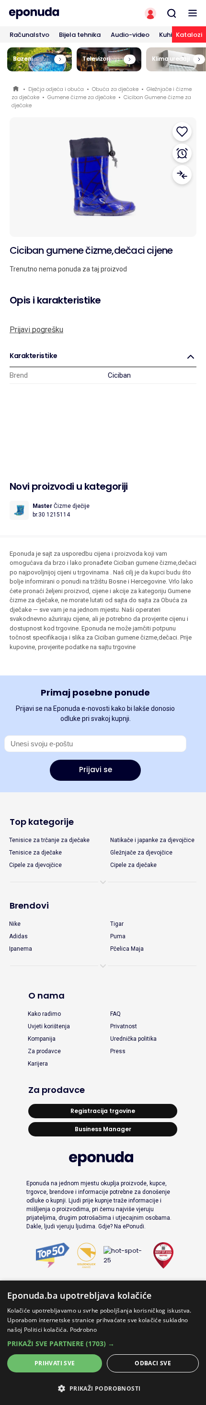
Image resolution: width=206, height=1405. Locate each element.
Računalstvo (29, 34)
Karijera (38, 1063)
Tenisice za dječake (35, 852)
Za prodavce (44, 1051)
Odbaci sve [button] (153, 1363)
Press (118, 1051)
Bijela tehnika (80, 34)
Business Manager (103, 1129)
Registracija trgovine (102, 1111)
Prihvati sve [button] (54, 1363)
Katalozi (189, 34)
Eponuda (16, 89)
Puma (118, 936)
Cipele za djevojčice (35, 865)
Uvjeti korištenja (49, 1026)
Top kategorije (42, 822)
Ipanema (20, 948)
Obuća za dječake (115, 89)
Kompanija (42, 1038)
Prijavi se (95, 769)
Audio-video (130, 34)
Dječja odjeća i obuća (56, 89)
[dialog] (103, 1343)
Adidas (18, 936)
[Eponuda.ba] (51, 13)
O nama (46, 995)
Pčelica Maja (127, 948)
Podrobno (83, 1330)
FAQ (115, 1014)
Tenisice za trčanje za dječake (49, 840)
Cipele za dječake (133, 865)
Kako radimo (44, 1014)
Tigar (117, 924)
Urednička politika (133, 1038)
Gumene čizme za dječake (81, 97)
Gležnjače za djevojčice (141, 852)
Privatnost (123, 1026)
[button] (103, 1343)
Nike (15, 924)
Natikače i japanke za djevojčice (152, 840)
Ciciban (119, 375)
